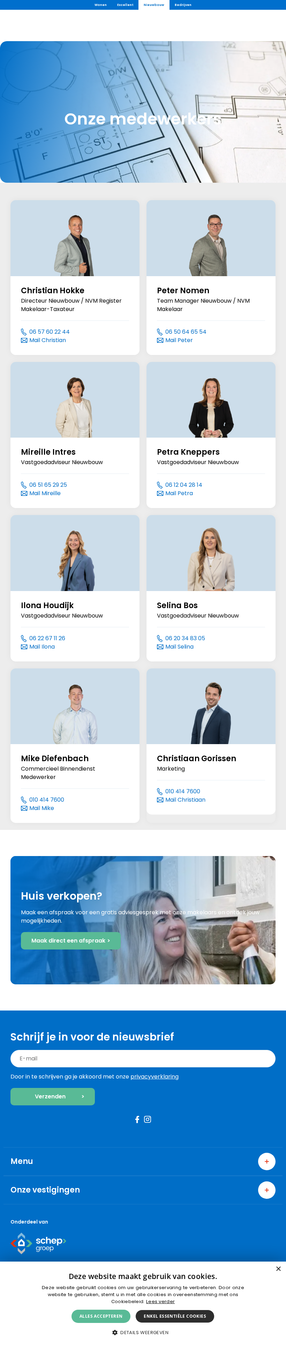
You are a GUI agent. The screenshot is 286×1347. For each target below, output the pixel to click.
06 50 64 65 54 (185, 332)
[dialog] (143, 1304)
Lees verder (160, 1301)
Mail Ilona (42, 647)
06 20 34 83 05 (185, 638)
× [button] (278, 1269)
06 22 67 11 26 (47, 638)
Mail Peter (179, 340)
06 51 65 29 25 (48, 485)
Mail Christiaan (185, 800)
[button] (143, 1332)
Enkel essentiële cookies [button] (175, 1316)
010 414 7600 (46, 800)
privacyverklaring (154, 1077)
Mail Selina (179, 647)
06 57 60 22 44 (49, 332)
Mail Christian (47, 340)
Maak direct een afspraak (68, 941)
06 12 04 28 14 (183, 485)
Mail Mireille (45, 493)
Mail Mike (41, 808)
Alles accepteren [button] (101, 1316)
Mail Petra (179, 493)
